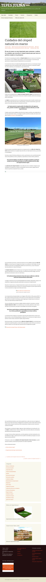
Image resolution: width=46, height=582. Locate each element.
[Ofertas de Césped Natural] (23, 512)
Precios (16, 15)
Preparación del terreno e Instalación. (13, 488)
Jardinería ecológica (9, 479)
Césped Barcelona (9, 469)
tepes (28, 48)
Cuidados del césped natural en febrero (15, 456)
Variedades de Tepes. (10, 497)
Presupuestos (29, 15)
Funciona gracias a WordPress (24, 579)
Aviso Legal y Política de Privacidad (11, 579)
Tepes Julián (3, 15)
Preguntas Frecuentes (10, 486)
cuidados (9, 48)
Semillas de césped (9, 493)
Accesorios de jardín (9, 467)
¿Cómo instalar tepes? (10, 447)
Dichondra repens (35, 556)
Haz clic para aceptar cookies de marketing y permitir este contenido (8, 567)
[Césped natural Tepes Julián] (23, 534)
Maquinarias (8, 482)
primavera (22, 48)
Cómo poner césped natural (37, 561)
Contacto (22, 15)
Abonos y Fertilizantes (10, 466)
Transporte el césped (10, 495)
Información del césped (17, 46)
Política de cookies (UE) (19, 17)
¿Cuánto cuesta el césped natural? (32, 458)
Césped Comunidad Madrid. (11, 471)
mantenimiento (17, 48)
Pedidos (36, 15)
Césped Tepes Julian (35, 48)
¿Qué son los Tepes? (9, 499)
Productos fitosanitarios (10, 490)
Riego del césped (9, 492)
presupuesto (13, 115)
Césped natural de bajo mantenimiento (14, 450)
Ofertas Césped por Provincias (7, 17)
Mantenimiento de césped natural (28, 46)
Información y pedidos (10, 477)
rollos (26, 48)
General (7, 473)
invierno (13, 48)
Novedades (10, 15)
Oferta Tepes (8, 484)
